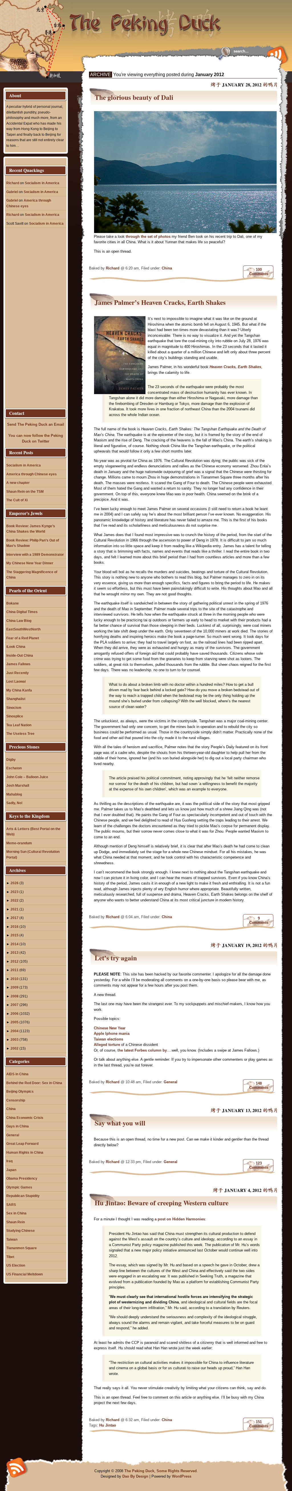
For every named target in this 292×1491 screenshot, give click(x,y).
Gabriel (12, 192)
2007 (15, 1005)
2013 (15, 952)
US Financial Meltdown (24, 1274)
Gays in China (17, 1126)
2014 (15, 944)
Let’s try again (116, 958)
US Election (15, 1265)
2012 (15, 961)
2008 (15, 996)
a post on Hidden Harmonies (180, 1219)
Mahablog (14, 794)
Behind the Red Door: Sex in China (34, 1083)
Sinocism (13, 707)
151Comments (258, 1424)
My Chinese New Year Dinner (29, 563)
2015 (15, 935)
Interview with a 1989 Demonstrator (35, 554)
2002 (15, 1048)
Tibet (10, 1257)
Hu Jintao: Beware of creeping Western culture (161, 1203)
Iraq (9, 1161)
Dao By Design (135, 1476)
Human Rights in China (24, 1152)
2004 (15, 1031)
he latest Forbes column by (143, 1050)
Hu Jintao (107, 1425)
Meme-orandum (19, 843)
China (167, 268)
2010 (15, 979)
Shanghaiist (15, 699)
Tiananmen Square (21, 1248)
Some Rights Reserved (177, 1471)
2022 (15, 900)
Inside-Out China (19, 655)
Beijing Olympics (20, 1091)
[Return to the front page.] (145, 20)
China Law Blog (18, 620)
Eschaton (14, 768)
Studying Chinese (20, 1230)
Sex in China (16, 1213)
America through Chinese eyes (31, 474)
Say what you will (120, 1123)
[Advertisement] (158, 66)
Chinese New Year (109, 1028)
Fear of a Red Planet (22, 638)
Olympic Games (19, 1187)
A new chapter (18, 482)
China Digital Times (22, 612)
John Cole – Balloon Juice (27, 777)
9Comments (258, 920)
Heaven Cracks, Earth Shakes (235, 367)
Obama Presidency (21, 1178)
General (170, 1082)
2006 (15, 1013)
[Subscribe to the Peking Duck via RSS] (275, 55)
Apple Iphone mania (111, 1033)
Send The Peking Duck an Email (35, 424)
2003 (15, 1039)
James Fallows (18, 664)
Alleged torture (107, 1044)
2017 (15, 918)
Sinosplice (14, 716)
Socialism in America (42, 183)
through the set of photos (148, 236)
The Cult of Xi (17, 500)
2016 (15, 926)
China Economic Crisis (24, 1117)
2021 (15, 909)
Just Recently (17, 673)
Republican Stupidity (23, 1196)
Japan (11, 1170)
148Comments (258, 1085)
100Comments (258, 271)
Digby (11, 759)
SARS (11, 1204)
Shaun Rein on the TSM (25, 491)
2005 (15, 1022)
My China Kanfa (19, 690)
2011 (15, 970)
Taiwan (11, 1239)
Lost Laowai (16, 681)
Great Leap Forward (22, 1143)
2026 (15, 883)
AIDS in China (17, 1074)
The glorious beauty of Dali (134, 97)
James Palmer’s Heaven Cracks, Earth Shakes (160, 302)
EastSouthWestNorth (23, 629)
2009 (15, 987)
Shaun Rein (15, 1222)
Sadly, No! (14, 803)
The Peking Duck (139, 1471)
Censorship (15, 1100)
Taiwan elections (108, 1039)
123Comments (258, 1165)
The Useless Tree (20, 733)
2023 (15, 892)
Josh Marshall (17, 785)
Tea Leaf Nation (18, 725)
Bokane (12, 603)
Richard (112, 268)
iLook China (15, 646)
